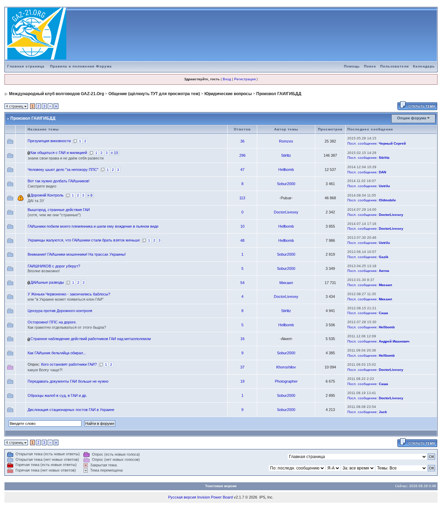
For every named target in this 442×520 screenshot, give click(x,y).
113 (242, 198)
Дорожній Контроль (47, 195)
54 (242, 283)
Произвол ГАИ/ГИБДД (278, 93)
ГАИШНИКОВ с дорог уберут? (54, 266)
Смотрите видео (42, 186)
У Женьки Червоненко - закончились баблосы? (69, 294)
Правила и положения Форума (81, 66)
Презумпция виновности (49, 141)
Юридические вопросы (228, 93)
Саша (383, 313)
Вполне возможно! (44, 271)
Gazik (383, 257)
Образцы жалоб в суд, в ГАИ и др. (57, 395)
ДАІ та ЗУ (36, 201)
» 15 (114, 153)
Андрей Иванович (394, 341)
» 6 (90, 195)
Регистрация (245, 79)
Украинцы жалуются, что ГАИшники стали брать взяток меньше (84, 240)
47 (242, 169)
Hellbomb (286, 169)
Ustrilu (384, 186)
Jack (383, 412)
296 (242, 155)
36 (242, 141)
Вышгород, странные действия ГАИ (59, 210)
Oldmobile (387, 200)
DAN (382, 172)
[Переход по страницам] (75, 141)
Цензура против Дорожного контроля (60, 311)
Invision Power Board (215, 497)
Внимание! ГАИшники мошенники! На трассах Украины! (77, 254)
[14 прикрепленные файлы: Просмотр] (29, 152)
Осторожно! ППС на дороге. (52, 322)
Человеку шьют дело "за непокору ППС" (63, 169)
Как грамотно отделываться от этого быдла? (67, 327)
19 (242, 381)
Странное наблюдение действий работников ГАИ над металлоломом (90, 339)
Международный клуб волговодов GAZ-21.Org (56, 93)
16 (242, 339)
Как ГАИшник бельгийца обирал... (57, 353)
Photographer (286, 381)
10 (242, 226)
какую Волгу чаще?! (45, 370)
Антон (384, 271)
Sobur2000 (286, 184)
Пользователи (394, 66)
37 (242, 367)
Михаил (286, 283)
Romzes (286, 141)
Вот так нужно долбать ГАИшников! (58, 181)
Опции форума (411, 118)
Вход (227, 79)
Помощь (352, 66)
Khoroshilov (286, 367)
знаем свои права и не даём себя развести (66, 158)
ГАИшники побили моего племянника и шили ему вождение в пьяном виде (93, 226)
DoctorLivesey (286, 212)
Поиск (370, 66)
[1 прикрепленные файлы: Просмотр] (29, 195)
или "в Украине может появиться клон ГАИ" (66, 299)
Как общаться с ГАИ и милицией (58, 152)
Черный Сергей (392, 143)
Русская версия (182, 497)
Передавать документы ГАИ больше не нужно (68, 381)
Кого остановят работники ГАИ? (69, 364)
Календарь (424, 66)
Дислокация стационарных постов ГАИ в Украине (71, 410)
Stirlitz (286, 155)
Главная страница (26, 66)
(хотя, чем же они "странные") (54, 215)
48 (242, 240)
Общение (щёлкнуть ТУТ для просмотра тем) (154, 93)
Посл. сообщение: (362, 143)
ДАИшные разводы (47, 282)
